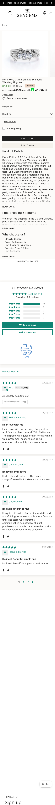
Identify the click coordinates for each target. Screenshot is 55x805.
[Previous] (3, 3)
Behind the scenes (17, 98)
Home (4, 25)
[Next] (51, 3)
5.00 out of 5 (35, 293)
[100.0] (26, 349)
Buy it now (27, 145)
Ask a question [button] (27, 332)
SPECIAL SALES (32, 3)
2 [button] (23, 582)
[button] (15, 304)
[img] (9, 383)
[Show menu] (4, 13)
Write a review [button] (27, 325)
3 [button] (28, 582)
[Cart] (51, 13)
